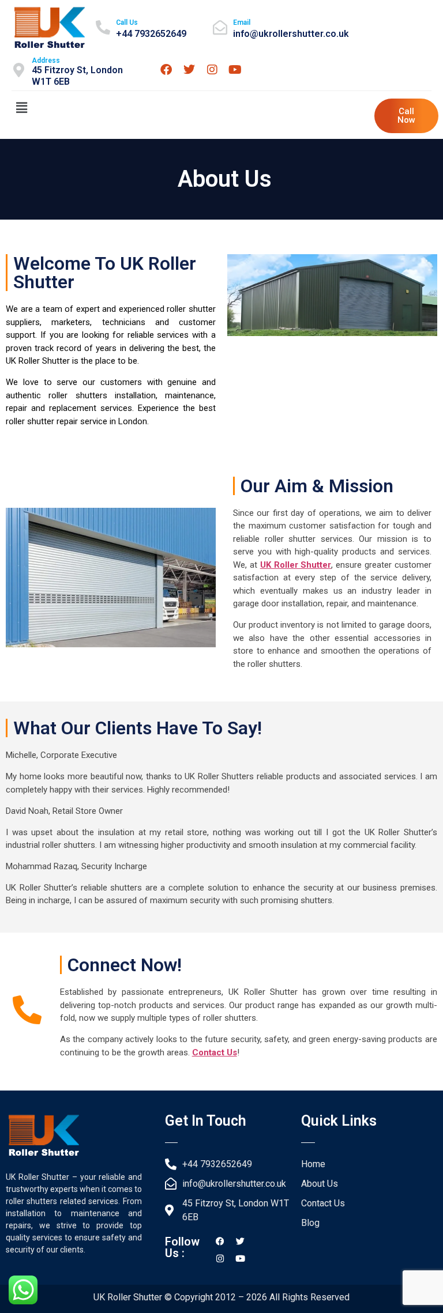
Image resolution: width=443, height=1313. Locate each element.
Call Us (127, 22)
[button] (21, 107)
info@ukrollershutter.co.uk (291, 33)
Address (46, 60)
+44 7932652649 (151, 33)
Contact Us (214, 1052)
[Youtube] (235, 69)
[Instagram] (212, 69)
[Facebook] (166, 69)
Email (241, 22)
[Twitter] (189, 69)
